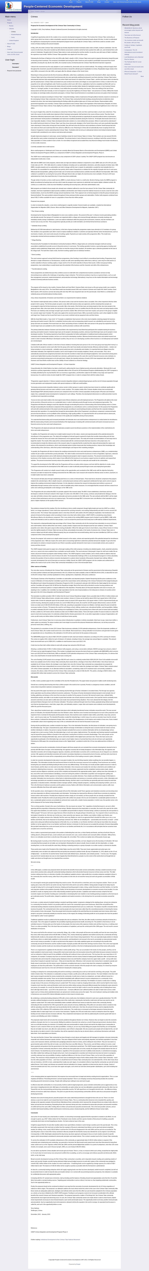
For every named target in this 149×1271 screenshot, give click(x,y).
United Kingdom (14, 40)
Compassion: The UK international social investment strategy (133, 52)
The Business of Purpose (131, 37)
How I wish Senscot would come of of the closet (127, 2)
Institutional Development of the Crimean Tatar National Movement (60, 1239)
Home (71, 2)
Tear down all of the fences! (132, 35)
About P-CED (89, 2)
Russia (11, 26)
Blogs (99, 2)
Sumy (13, 37)
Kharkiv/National (16, 34)
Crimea (13, 31)
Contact (107, 2)
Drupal (78, 1264)
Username (16, 63)
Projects (79, 2)
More (142, 76)
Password (15, 67)
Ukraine (11, 28)
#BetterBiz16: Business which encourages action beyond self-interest (133, 30)
